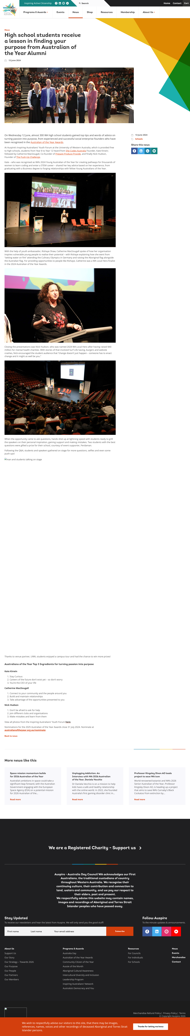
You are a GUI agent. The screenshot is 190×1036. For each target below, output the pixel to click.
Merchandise (178, 957)
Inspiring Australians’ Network (78, 983)
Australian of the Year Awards (47, 142)
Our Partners (11, 975)
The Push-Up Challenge (28, 157)
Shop (90, 12)
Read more (15, 799)
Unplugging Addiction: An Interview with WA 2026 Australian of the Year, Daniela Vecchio (91, 776)
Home (167, 3)
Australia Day (69, 953)
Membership (128, 12)
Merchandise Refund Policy (147, 1013)
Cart (186, 3)
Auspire (176, 1016)
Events (60, 12)
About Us (148, 12)
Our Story (9, 957)
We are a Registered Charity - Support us (93, 848)
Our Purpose (11, 966)
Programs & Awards (34, 12)
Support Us (10, 953)
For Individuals (135, 957)
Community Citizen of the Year (78, 961)
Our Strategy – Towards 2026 (19, 961)
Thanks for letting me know (151, 1026)
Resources (107, 12)
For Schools (134, 961)
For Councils (134, 953)
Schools (139, 139)
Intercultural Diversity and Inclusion (81, 975)
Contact (177, 3)
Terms (182, 1013)
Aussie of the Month (73, 966)
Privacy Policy (170, 1013)
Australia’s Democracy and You (78, 988)
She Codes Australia (76, 150)
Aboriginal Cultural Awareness (78, 970)
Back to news (11, 736)
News (76, 12)
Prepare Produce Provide (68, 153)
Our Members (12, 979)
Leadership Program (73, 979)
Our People (10, 970)
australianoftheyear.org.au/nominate (25, 730)
